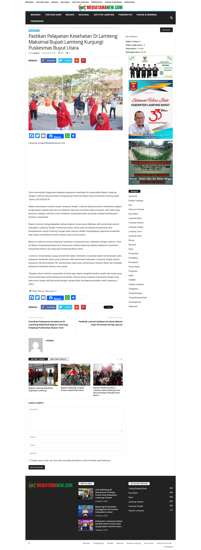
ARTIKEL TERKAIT (38, 359)
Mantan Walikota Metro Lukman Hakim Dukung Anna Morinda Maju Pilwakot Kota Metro (106, 391)
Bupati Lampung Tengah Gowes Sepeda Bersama (72, 388)
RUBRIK (132, 280)
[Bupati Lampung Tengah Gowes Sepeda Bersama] (75, 375)
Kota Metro (133, 214)
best (130, 205)
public (131, 275)
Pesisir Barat (134, 267)
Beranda (29, 2)
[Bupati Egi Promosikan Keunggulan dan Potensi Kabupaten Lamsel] (85, 510)
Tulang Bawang (135, 293)
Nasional (65, 2)
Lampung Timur (135, 231)
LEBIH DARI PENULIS (58, 359)
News (131, 249)
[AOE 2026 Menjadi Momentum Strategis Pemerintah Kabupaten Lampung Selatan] (85, 493)
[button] (171, 18)
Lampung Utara (135, 236)
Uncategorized (135, 302)
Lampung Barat (135, 218)
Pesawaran (133, 262)
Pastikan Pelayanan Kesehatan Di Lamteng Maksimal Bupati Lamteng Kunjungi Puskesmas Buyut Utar (48, 324)
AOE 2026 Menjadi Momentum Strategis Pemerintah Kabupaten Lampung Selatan (106, 493)
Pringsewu (133, 271)
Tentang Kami (42, 2)
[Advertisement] (76, 168)
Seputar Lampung (80, 2)
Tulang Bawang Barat (138, 297)
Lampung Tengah (136, 227)
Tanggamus (133, 289)
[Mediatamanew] (100, 7)
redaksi (36, 53)
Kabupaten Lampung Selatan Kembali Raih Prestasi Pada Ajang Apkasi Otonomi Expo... (108, 524)
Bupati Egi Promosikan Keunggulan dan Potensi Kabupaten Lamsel (106, 509)
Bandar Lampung (136, 200)
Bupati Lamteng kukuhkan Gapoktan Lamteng (41, 389)
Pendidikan (129, 2)
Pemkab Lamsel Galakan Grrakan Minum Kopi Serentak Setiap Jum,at (101, 323)
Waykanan (133, 306)
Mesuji (131, 240)
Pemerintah (96, 2)
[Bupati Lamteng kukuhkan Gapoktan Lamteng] (43, 375)
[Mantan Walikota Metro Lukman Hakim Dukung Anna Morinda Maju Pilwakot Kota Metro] (108, 375)
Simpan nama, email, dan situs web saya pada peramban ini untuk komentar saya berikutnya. (71, 460)
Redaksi (54, 2)
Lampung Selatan (136, 223)
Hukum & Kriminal (113, 2)
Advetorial (133, 196)
